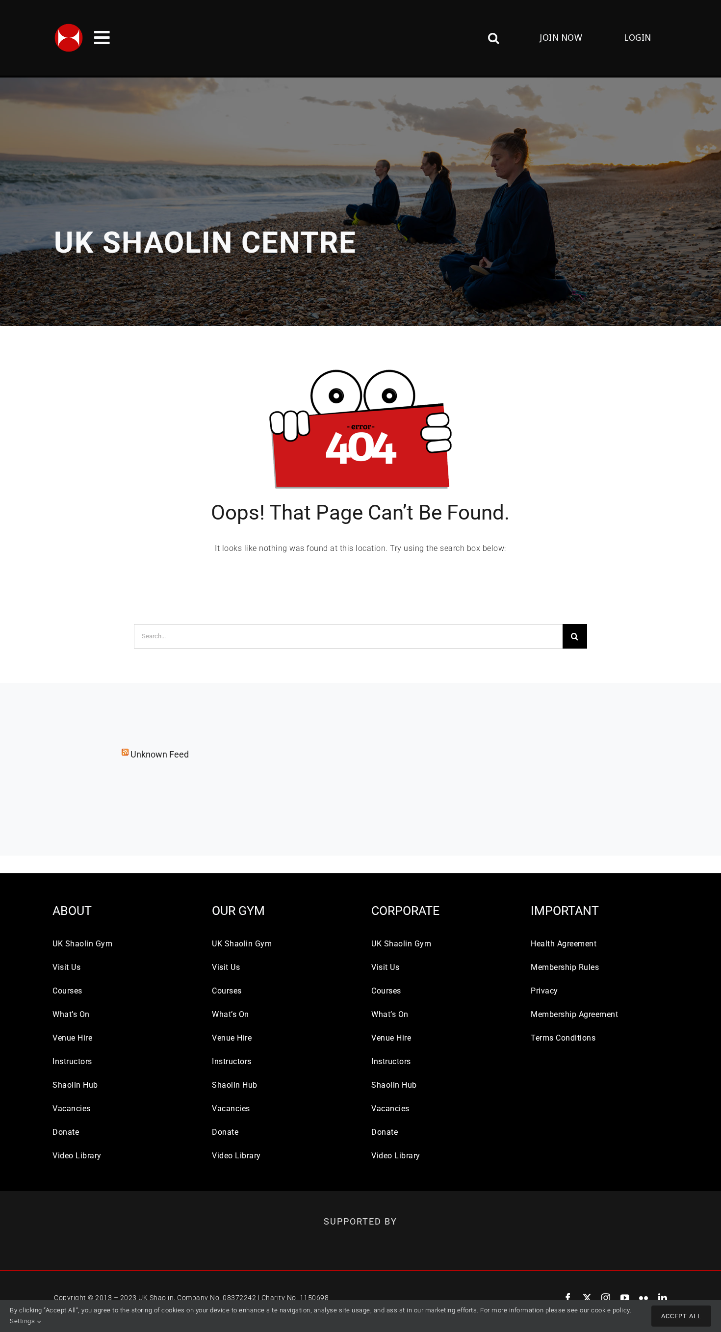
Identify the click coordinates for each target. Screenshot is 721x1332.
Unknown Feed (159, 754)
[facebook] (568, 1297)
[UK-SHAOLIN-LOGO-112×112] (68, 26)
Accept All (681, 1316)
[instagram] (606, 1297)
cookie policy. (611, 1310)
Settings (23, 1321)
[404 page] (360, 364)
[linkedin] (663, 1297)
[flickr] (643, 1297)
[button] (437, 37)
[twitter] (587, 1297)
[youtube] (625, 1297)
